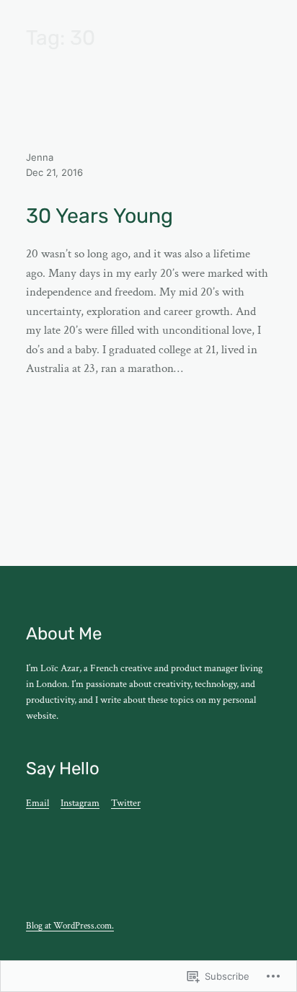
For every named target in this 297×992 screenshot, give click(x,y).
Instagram (80, 803)
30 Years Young (99, 215)
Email (37, 803)
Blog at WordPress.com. (70, 925)
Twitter (126, 803)
